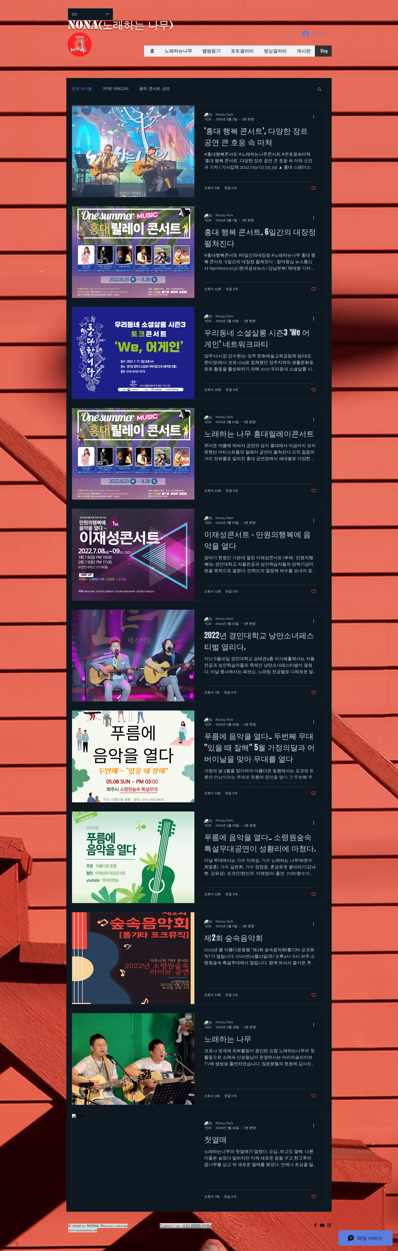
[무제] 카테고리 (116, 88)
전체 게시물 (82, 88)
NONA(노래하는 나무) (120, 25)
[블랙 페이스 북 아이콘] (315, 1225)
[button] (319, 89)
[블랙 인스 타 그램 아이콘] (329, 1225)
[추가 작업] (315, 116)
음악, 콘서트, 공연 (154, 88)
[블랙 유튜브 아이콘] (322, 1225)
